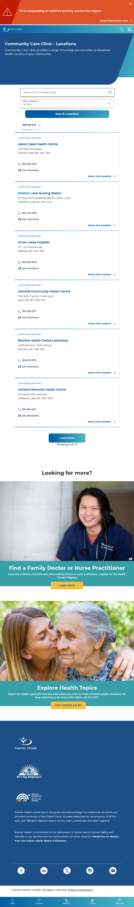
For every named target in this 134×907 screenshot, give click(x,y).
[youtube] (113, 870)
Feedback (120, 903)
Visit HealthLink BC (68, 705)
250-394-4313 (29, 164)
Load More (67, 438)
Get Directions (30, 170)
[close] (130, 3)
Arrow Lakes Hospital (33, 242)
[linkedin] (44, 870)
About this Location (99, 176)
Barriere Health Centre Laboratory (43, 340)
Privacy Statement (80, 890)
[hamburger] (129, 29)
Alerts (12, 903)
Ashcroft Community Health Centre (44, 291)
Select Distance (30, 101)
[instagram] (90, 870)
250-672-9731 (29, 360)
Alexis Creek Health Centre (38, 144)
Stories (93, 903)
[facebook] (21, 870)
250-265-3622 (29, 262)
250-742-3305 (29, 213)
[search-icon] (122, 29)
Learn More (67, 585)
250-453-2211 (29, 311)
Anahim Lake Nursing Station (40, 193)
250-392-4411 (29, 409)
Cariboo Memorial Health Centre (42, 389)
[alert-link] (67, 12)
